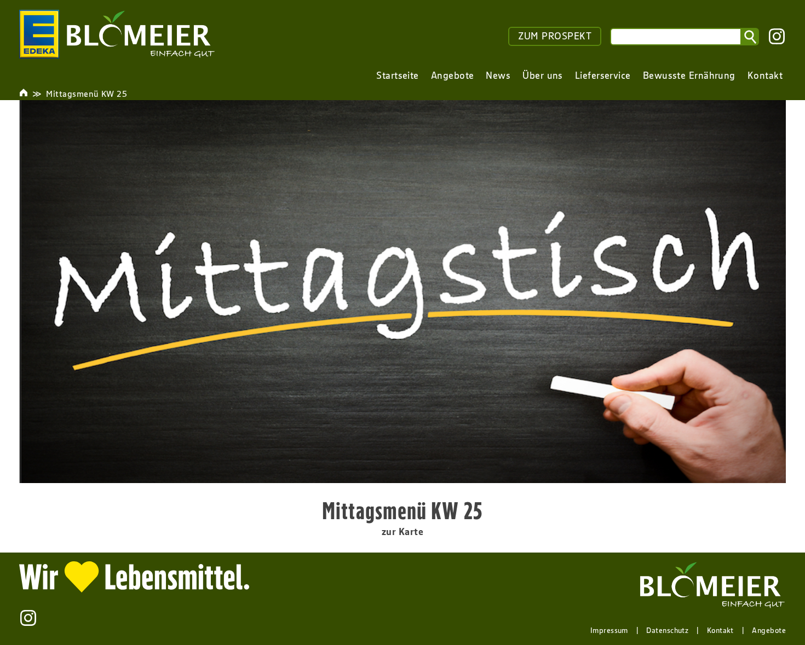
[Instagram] (777, 36)
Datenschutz (667, 630)
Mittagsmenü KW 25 (86, 93)
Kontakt (720, 630)
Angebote (769, 630)
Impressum (609, 630)
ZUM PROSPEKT (554, 36)
